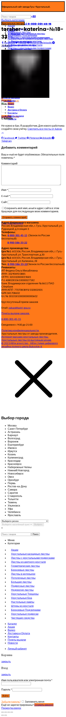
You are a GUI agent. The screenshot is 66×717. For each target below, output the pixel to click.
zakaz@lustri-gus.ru (19, 307)
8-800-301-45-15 (17, 235)
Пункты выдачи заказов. (15, 313)
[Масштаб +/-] (11, 712)
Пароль (6, 689)
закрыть (6, 661)
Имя (4, 189)
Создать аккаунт (44, 704)
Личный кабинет (17, 648)
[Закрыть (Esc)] (2, 712)
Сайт (4, 201)
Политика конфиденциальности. (20, 330)
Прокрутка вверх (11, 707)
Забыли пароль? (11, 701)
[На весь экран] (8, 712)
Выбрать (38, 524)
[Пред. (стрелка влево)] (2, 715)
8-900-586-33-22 (17, 242)
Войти (5, 696)
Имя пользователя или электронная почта (26, 680)
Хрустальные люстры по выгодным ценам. (26, 339)
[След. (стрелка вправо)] (5, 715)
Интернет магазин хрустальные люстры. (25, 336)
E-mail (5, 195)
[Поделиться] (5, 712)
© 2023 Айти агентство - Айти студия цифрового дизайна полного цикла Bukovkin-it (29, 345)
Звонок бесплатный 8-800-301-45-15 (26, 24)
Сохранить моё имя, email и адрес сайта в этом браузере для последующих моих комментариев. (30, 210)
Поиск (35, 534)
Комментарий (9, 163)
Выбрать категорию (13, 19)
